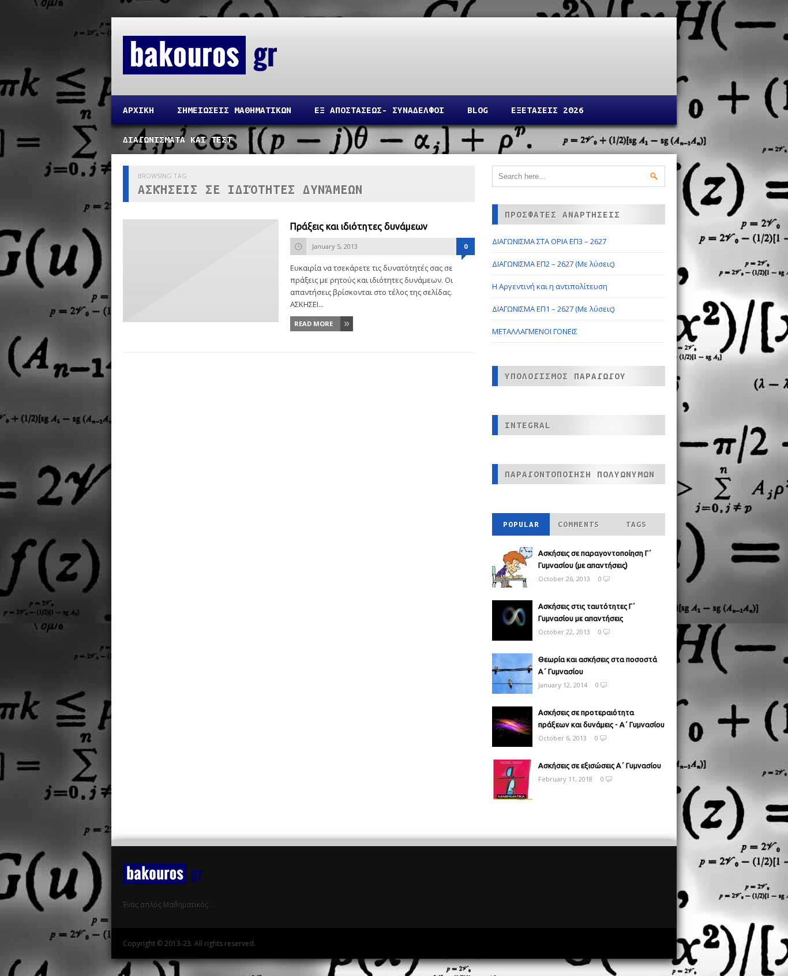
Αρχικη (138, 110)
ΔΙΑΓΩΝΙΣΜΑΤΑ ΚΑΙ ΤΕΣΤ (177, 139)
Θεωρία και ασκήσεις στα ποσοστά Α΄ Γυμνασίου (597, 665)
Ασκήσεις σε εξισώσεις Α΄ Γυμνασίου (599, 765)
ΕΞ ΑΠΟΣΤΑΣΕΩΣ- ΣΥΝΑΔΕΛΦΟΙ (379, 110)
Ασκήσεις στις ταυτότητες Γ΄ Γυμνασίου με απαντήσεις (586, 612)
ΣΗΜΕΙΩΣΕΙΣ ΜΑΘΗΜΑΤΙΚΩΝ (234, 110)
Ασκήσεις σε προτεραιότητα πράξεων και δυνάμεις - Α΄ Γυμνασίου (601, 718)
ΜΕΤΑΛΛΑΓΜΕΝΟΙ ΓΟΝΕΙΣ (534, 331)
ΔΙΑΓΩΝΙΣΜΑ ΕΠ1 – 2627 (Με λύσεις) (553, 309)
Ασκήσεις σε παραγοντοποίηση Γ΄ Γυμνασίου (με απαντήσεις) (594, 559)
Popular (521, 524)
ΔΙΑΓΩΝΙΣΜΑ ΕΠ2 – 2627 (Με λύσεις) (553, 264)
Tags (636, 524)
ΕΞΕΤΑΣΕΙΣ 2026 (547, 110)
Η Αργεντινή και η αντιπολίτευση (549, 286)
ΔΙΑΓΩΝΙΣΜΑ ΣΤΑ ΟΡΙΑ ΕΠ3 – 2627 (549, 241)
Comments (578, 524)
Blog (477, 110)
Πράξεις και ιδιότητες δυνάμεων (358, 226)
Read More (313, 323)
